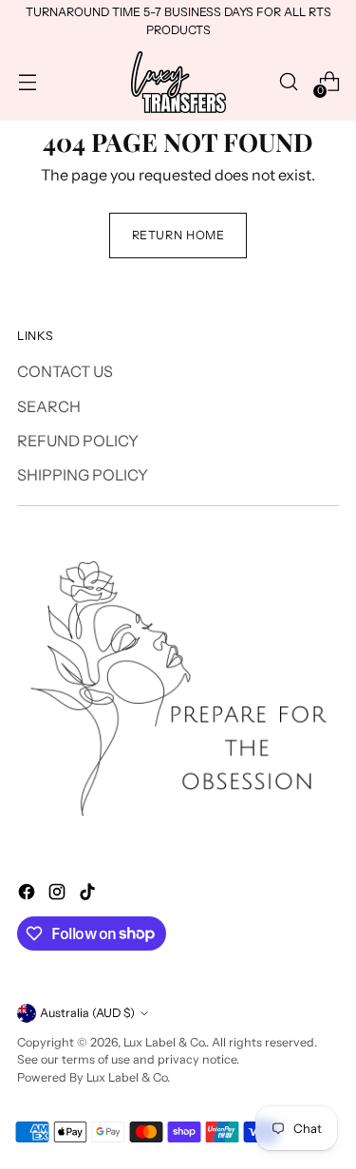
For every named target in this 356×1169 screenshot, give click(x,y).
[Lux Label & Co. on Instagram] (58, 894)
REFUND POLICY (78, 440)
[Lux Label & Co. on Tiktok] (89, 894)
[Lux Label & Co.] (178, 82)
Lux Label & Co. (164, 1042)
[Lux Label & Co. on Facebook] (28, 894)
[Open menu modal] (27, 82)
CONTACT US (65, 371)
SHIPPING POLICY (82, 474)
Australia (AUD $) (87, 1013)
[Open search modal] (288, 82)
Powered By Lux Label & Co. (93, 1077)
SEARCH (49, 406)
